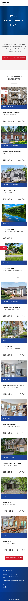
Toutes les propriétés (14, 557)
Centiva (17, 599)
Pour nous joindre (18, 58)
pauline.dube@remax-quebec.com (15, 580)
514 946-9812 (9, 579)
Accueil (5, 58)
